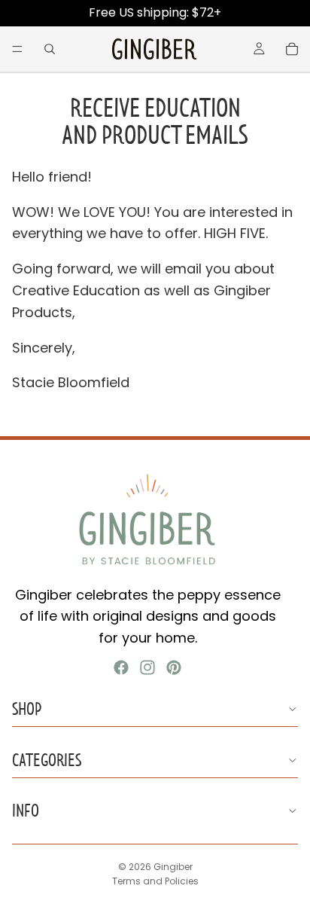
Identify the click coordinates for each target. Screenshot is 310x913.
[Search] (49, 49)
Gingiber (173, 866)
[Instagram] (147, 667)
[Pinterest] (174, 667)
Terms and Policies (155, 881)
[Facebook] (121, 667)
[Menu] (17, 49)
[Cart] (291, 49)
